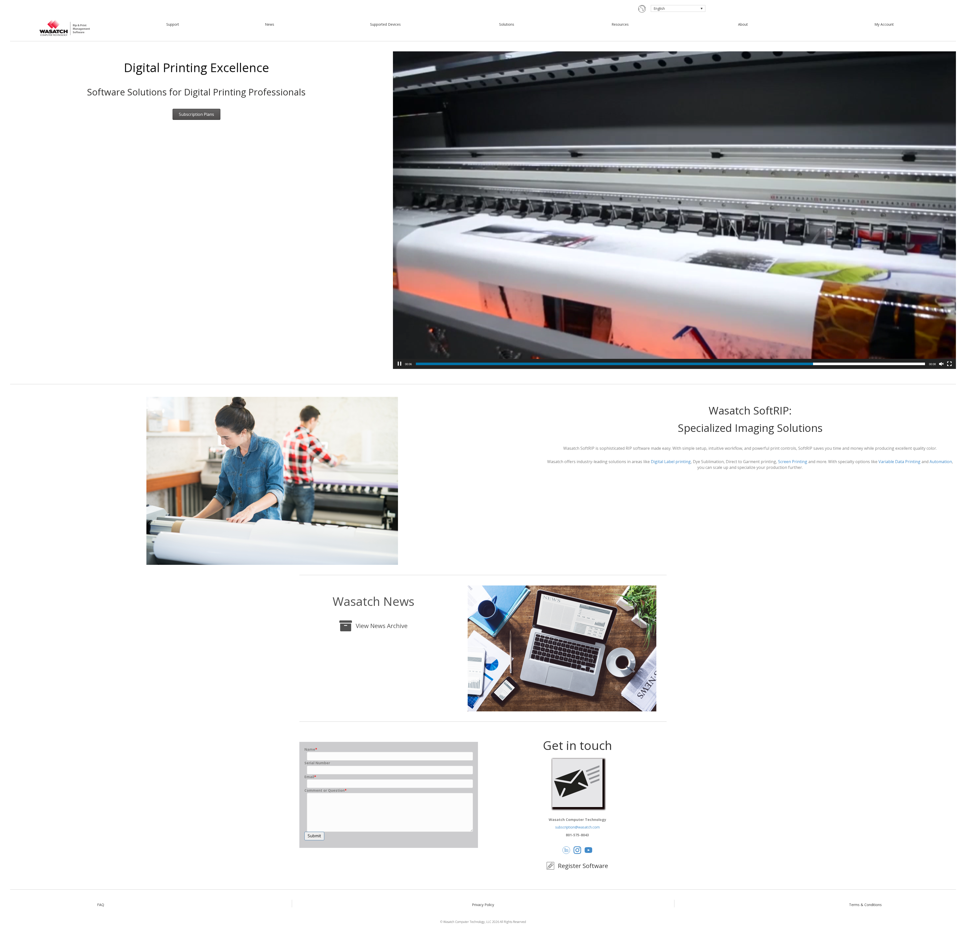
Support (172, 24)
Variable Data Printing (899, 461)
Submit (314, 836)
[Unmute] (941, 363)
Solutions (506, 24)
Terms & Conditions (865, 904)
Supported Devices (385, 24)
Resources (620, 24)
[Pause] (399, 363)
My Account (884, 24)
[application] (674, 210)
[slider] (670, 364)
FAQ (100, 904)
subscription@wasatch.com (577, 827)
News (269, 24)
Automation (941, 461)
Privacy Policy (483, 904)
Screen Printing (792, 461)
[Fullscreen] (949, 363)
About (743, 24)
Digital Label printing (671, 461)
